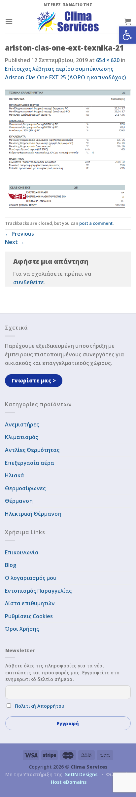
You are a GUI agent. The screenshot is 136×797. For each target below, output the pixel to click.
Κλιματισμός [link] (21, 437)
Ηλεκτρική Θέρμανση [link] (33, 513)
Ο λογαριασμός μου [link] (30, 577)
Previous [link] (19, 233)
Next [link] (14, 242)
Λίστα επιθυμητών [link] (30, 603)
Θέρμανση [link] (19, 500)
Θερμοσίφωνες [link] (25, 488)
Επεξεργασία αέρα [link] (29, 462)
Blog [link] (10, 565)
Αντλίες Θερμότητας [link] (32, 450)
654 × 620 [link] (107, 60)
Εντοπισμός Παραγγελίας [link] (38, 590)
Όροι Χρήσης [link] (22, 628)
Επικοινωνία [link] (22, 552)
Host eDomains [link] (68, 782)
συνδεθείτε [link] (28, 282)
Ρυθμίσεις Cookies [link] (29, 616)
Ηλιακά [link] (14, 475)
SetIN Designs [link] (81, 774)
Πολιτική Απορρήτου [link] (39, 706)
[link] (127, 35)
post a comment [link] (96, 223)
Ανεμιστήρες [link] (22, 424)
